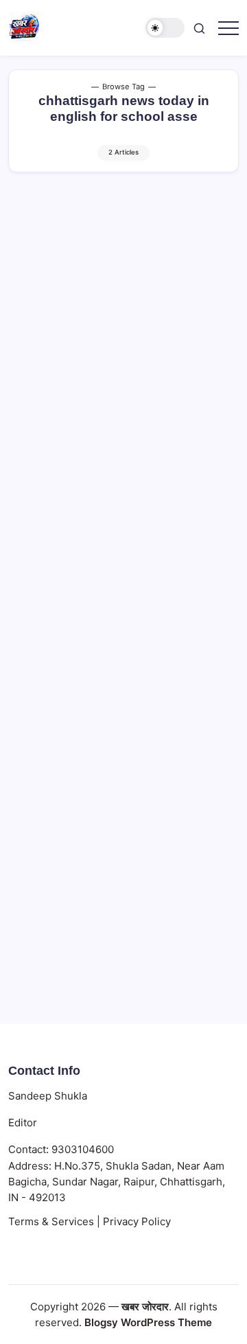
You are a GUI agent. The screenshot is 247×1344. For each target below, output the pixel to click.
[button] (165, 28)
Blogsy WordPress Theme (148, 1322)
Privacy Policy (137, 1221)
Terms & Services (51, 1221)
